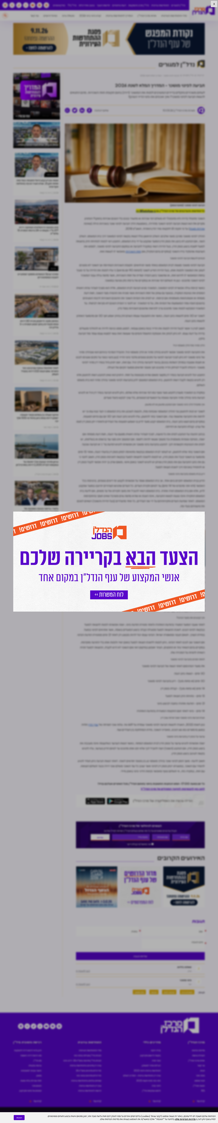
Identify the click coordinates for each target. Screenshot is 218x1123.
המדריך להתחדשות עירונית (119, 15)
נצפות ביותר (51, 174)
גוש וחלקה (108, 577)
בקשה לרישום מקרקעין (150, 1055)
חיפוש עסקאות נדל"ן (151, 1090)
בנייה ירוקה (156, 1050)
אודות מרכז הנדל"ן (147, 15)
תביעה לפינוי (169, 992)
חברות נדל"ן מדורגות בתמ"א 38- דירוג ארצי (82, 1060)
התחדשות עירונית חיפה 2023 (147, 1070)
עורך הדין (93, 724)
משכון (38, 1075)
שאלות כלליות (184, 967)
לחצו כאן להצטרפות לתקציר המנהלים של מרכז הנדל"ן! (173, 789)
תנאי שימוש (200, 1080)
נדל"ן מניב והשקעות (138, 5)
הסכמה (19, 1117)
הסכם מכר (36, 1085)
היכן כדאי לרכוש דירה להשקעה (27, 1050)
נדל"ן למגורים (178, 5)
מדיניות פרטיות (198, 1050)
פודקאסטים (59, 5)
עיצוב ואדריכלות (87, 5)
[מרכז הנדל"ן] (203, 10)
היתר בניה (156, 1085)
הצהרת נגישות (198, 1055)
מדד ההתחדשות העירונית (174, 15)
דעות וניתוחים (119, 5)
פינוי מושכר (186, 980)
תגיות (202, 1070)
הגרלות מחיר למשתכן (151, 1065)
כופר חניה (156, 1060)
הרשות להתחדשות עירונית (89, 1090)
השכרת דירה (187, 992)
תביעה (154, 992)
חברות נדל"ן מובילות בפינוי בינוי (87, 1055)
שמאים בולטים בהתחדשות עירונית (86, 1080)
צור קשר (34, 15)
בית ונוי (53, 268)
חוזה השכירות (133, 251)
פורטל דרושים (50, 15)
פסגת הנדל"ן (199, 1085)
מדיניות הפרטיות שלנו (185, 1119)
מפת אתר (200, 1075)
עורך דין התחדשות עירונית (90, 1085)
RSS (203, 1090)
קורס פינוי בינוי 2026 (90, 15)
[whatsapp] (67, 110)
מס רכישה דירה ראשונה (30, 1055)
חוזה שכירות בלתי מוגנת (30, 1080)
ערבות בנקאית (35, 1065)
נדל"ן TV (72, 5)
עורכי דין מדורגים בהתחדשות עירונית (85, 1065)
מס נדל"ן (37, 1060)
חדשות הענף (103, 5)
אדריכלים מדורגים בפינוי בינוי (88, 1075)
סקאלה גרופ (68, 15)
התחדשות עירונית (160, 5)
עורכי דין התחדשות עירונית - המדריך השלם (142, 1075)
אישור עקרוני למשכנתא (31, 1070)
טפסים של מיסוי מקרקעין (30, 1090)
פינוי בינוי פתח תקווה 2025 (148, 1080)
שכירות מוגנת (197, 228)
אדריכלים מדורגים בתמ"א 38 (88, 1070)
